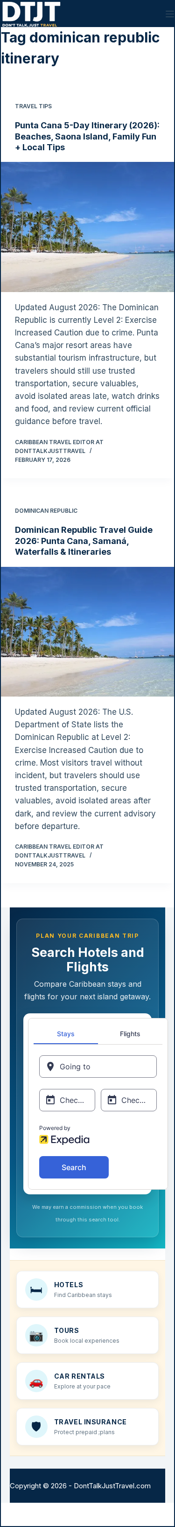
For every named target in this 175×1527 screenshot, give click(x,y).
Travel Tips (33, 106)
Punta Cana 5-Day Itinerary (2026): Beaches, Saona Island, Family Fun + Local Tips (87, 136)
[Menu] (170, 14)
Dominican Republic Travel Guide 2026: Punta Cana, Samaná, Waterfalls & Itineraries (84, 541)
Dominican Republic (46, 510)
